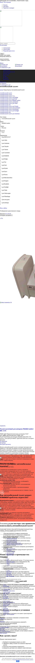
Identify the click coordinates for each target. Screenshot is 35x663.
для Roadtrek (5, 184)
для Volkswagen (6, 193)
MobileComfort (6, 123)
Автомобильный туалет (8, 118)
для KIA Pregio (11, 551)
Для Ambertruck (11, 549)
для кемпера (5, 202)
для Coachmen (6, 152)
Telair (8, 563)
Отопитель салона (12, 541)
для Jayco (4, 171)
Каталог (9, 573)
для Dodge (5, 159)
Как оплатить (10, 576)
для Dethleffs (5, 155)
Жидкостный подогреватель (14, 544)
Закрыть (2, 618)
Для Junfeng (10, 554)
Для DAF (9, 550)
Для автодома (6, 199)
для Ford (4, 165)
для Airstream (5, 143)
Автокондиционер (12, 538)
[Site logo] (11, 25)
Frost (8, 559)
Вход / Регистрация (8, 614)
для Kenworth (10, 553)
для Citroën (5, 149)
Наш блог (9, 572)
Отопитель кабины (12, 540)
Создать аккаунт (4, 627)
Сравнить (6, 613)
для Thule (4, 190)
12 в (3, 132)
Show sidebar (3, 208)
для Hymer (5, 168)
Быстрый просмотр (5, 444)
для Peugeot (5, 180)
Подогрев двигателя (8, 51)
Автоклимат (6, 48)
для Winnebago (6, 196)
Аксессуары (6, 49)
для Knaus (4, 174)
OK (18, 661)
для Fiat (4, 162)
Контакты (9, 574)
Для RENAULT (6, 137)
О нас (8, 570)
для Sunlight (5, 187)
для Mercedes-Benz (7, 177)
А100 (8, 565)
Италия (4, 128)
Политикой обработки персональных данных (23, 659)
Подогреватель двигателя (14, 543)
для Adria (4, 140)
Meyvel (8, 560)
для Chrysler (5, 146)
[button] (3, 443)
